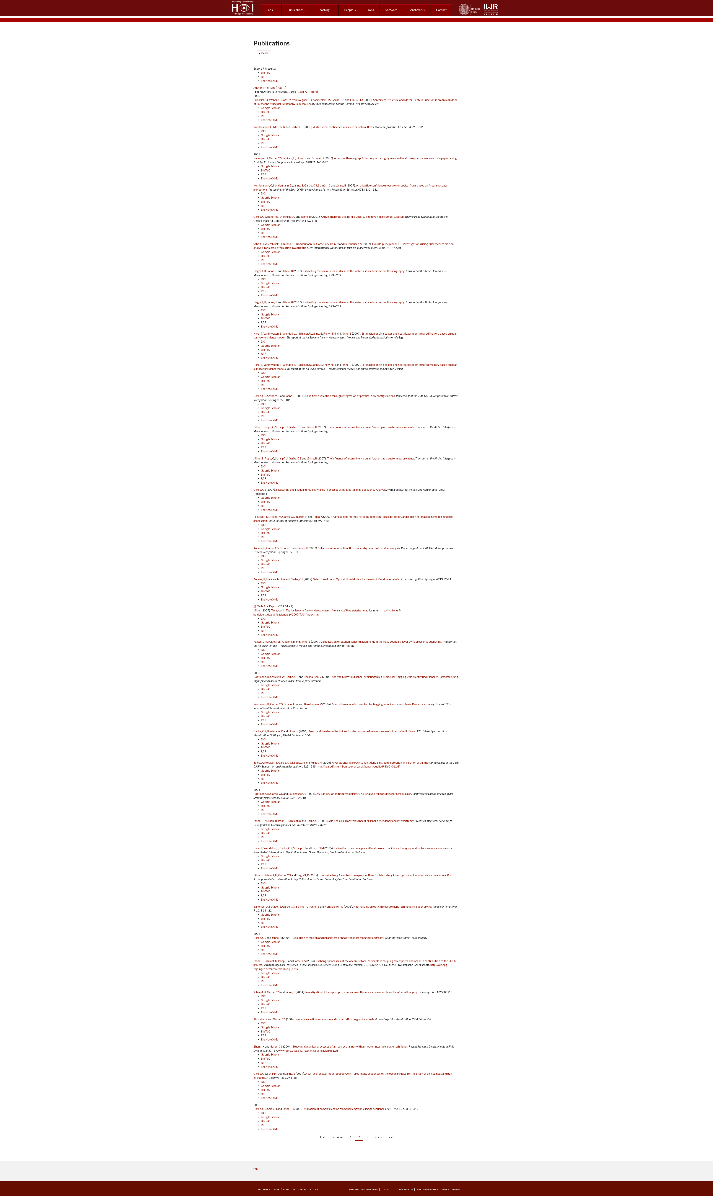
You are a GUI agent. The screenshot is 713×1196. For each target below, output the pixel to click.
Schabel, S (318, 158)
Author (257, 87)
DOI (263, 131)
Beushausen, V (353, 244)
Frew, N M (329, 333)
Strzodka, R (260, 1019)
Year (280, 87)
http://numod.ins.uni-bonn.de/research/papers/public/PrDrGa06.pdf (358, 766)
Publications (295, 10)
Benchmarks (417, 10)
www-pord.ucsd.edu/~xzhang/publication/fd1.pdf (308, 1050)
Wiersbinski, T (273, 244)
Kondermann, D (282, 185)
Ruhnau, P (289, 244)
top (255, 1168)
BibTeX (265, 72)
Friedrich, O (260, 100)
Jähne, (257, 610)
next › (378, 1136)
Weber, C (274, 100)
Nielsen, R (271, 820)
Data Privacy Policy (305, 1189)
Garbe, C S (338, 100)
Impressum (406, 1189)
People (348, 10)
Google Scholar (270, 107)
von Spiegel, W (334, 906)
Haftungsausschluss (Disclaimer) (438, 1189)
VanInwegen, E (272, 333)
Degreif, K (259, 271)
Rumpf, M (301, 516)
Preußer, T (270, 762)
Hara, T (257, 333)
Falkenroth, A (261, 641)
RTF (263, 76)
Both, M (286, 100)
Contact (441, 10)
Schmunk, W (277, 676)
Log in (385, 1189)
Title (266, 87)
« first (321, 1136)
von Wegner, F (301, 100)
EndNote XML (269, 80)
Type (272, 87)
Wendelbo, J (290, 333)
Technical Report (267, 606)
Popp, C (269, 427)
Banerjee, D (260, 158)
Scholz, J (258, 244)
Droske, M (274, 516)
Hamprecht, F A (275, 579)
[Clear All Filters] (307, 91)
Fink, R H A (356, 100)
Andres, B (259, 548)
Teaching (324, 10)
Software (391, 10)
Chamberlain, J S (321, 100)
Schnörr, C (324, 185)
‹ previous (337, 1136)
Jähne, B (301, 158)
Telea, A (318, 516)
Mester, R (279, 127)
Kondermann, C (262, 127)
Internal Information (363, 1189)
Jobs (371, 10)
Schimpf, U (289, 158)
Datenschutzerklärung (273, 1189)
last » (392, 1136)
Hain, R (334, 244)
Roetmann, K (261, 676)
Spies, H (272, 1108)
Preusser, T (260, 516)
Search (265, 53)
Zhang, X (258, 1046)
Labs (270, 10)
